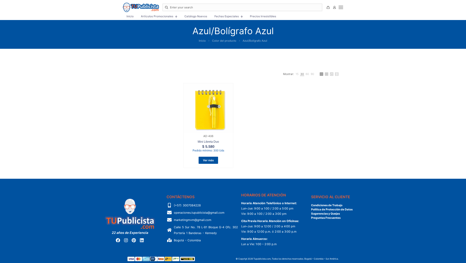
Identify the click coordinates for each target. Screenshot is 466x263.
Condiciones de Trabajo (326, 205)
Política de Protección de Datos (332, 209)
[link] (297, 74)
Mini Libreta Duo (208, 141)
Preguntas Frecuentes (326, 218)
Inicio (202, 40)
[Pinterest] (133, 240)
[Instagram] (126, 240)
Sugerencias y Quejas (325, 213)
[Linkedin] (141, 240)
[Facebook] (117, 240)
